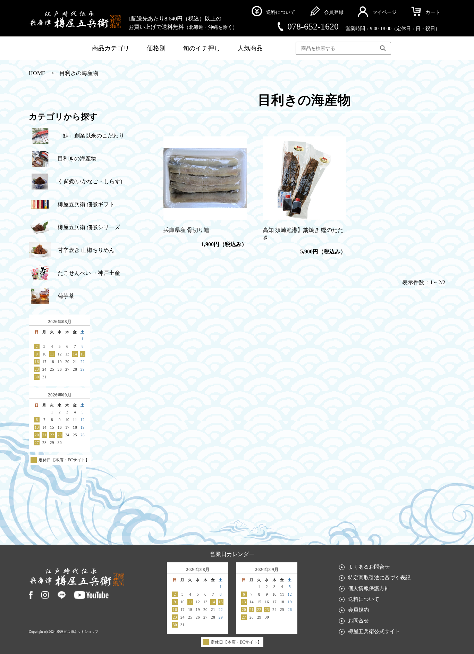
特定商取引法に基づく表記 (379, 578)
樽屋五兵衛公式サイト (374, 632)
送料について (363, 599)
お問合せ (358, 621)
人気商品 (250, 48)
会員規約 (358, 610)
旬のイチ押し (201, 48)
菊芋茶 (66, 296)
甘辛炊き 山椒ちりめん (86, 250)
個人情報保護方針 (369, 589)
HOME (37, 73)
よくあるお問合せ (369, 567)
